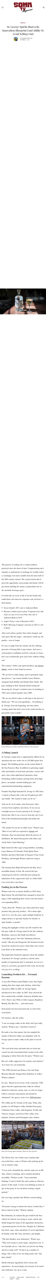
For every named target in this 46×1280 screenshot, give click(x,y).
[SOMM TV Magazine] (23, 7)
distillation (20, 1277)
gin (38, 1277)
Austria (31, 831)
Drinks (23, 22)
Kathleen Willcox (27, 38)
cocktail (12, 1277)
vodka (17, 1278)
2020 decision (35, 1097)
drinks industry (30, 1277)
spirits (12, 1278)
